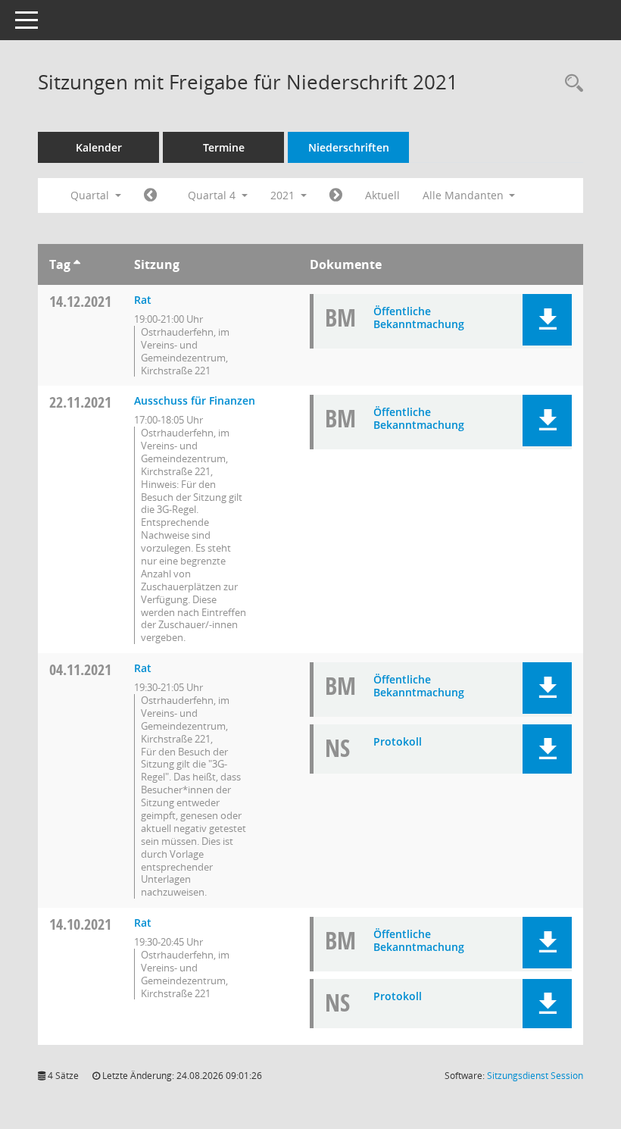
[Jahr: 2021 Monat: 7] (150, 195)
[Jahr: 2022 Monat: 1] (336, 195)
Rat (142, 299)
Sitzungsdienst (535, 1075)
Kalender (99, 147)
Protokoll (397, 741)
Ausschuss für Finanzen (194, 400)
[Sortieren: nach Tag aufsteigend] (76, 264)
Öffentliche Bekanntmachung (418, 317)
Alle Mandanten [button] (465, 195)
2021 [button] (284, 195)
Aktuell (382, 195)
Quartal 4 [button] (213, 195)
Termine (224, 147)
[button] (547, 320)
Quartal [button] (91, 195)
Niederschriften (348, 147)
